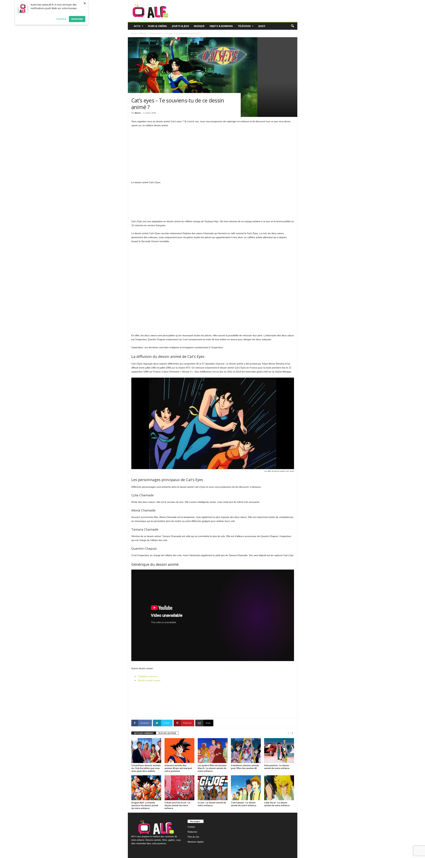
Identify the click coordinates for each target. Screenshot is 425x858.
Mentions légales (196, 842)
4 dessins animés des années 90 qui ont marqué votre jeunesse (178, 768)
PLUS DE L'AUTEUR (167, 733)
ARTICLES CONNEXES (143, 733)
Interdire (61, 18)
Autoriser (77, 18)
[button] (292, 26)
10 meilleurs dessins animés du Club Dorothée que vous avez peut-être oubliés (146, 768)
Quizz (261, 26)
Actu (137, 26)
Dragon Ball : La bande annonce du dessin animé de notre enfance (144, 805)
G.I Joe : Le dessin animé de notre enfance (212, 804)
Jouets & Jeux (180, 26)
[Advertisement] (213, 154)
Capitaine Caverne (148, 676)
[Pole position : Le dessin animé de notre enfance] (279, 750)
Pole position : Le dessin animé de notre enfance (277, 767)
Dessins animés (156, 33)
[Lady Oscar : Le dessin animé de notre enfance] (279, 787)
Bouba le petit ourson (149, 680)
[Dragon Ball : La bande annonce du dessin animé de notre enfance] (146, 787)
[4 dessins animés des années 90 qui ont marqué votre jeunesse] (179, 750)
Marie (138, 113)
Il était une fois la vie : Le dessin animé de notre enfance (177, 805)
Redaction (192, 832)
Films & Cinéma (157, 26)
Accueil (133, 33)
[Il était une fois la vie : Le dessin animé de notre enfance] (179, 787)
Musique (199, 26)
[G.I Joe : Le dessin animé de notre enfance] (213, 787)
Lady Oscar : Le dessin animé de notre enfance (277, 804)
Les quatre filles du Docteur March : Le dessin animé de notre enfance (212, 768)
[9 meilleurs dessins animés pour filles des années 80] (246, 750)
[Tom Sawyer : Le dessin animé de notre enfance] (246, 787)
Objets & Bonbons (221, 26)
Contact (191, 827)
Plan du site (193, 837)
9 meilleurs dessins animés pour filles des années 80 (245, 767)
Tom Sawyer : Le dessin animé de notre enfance (243, 804)
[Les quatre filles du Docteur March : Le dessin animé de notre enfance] (213, 750)
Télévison (244, 26)
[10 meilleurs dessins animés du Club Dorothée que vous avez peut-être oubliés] (146, 750)
